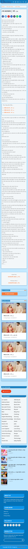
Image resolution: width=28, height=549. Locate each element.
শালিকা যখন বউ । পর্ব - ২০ (9, 110)
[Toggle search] (23, 2)
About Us (6, 511)
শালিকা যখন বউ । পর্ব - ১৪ (9, 108)
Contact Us (6, 513)
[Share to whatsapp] (17, 16)
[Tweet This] (6, 16)
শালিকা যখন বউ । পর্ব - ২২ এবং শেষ (10, 335)
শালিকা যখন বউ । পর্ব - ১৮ (8, 374)
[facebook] (13, 2)
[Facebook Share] (3, 16)
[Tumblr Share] (14, 16)
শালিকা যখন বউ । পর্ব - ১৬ (8, 316)
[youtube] (18, 2)
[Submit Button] (22, 540)
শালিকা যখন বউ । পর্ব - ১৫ (8, 354)
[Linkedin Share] (11, 16)
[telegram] (10, 525)
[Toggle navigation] (26, 2)
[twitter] (16, 525)
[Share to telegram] (20, 16)
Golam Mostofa (21, 547)
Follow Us (7, 391)
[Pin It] (8, 16)
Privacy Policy (7, 515)
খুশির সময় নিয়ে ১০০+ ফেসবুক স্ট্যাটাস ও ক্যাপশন (16, 472)
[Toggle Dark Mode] (21, 2)
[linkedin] (13, 525)
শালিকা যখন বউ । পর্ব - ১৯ (9, 112)
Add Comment (10, 293)
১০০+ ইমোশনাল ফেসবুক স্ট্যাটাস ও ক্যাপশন (15, 479)
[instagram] (15, 2)
